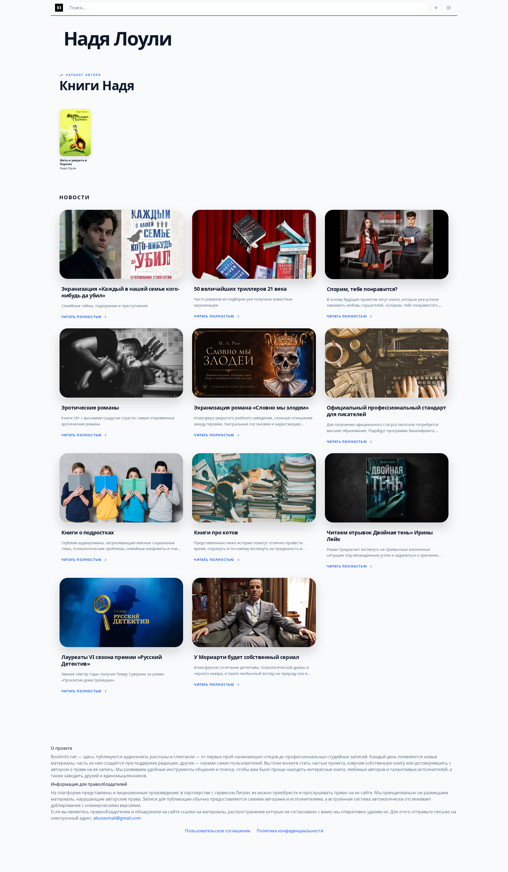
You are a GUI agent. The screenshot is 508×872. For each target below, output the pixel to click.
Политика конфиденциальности (290, 831)
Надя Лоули (68, 168)
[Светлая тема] (436, 7)
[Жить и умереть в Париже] (75, 132)
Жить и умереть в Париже (73, 162)
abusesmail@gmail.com (117, 818)
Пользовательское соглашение (217, 831)
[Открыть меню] (448, 7)
